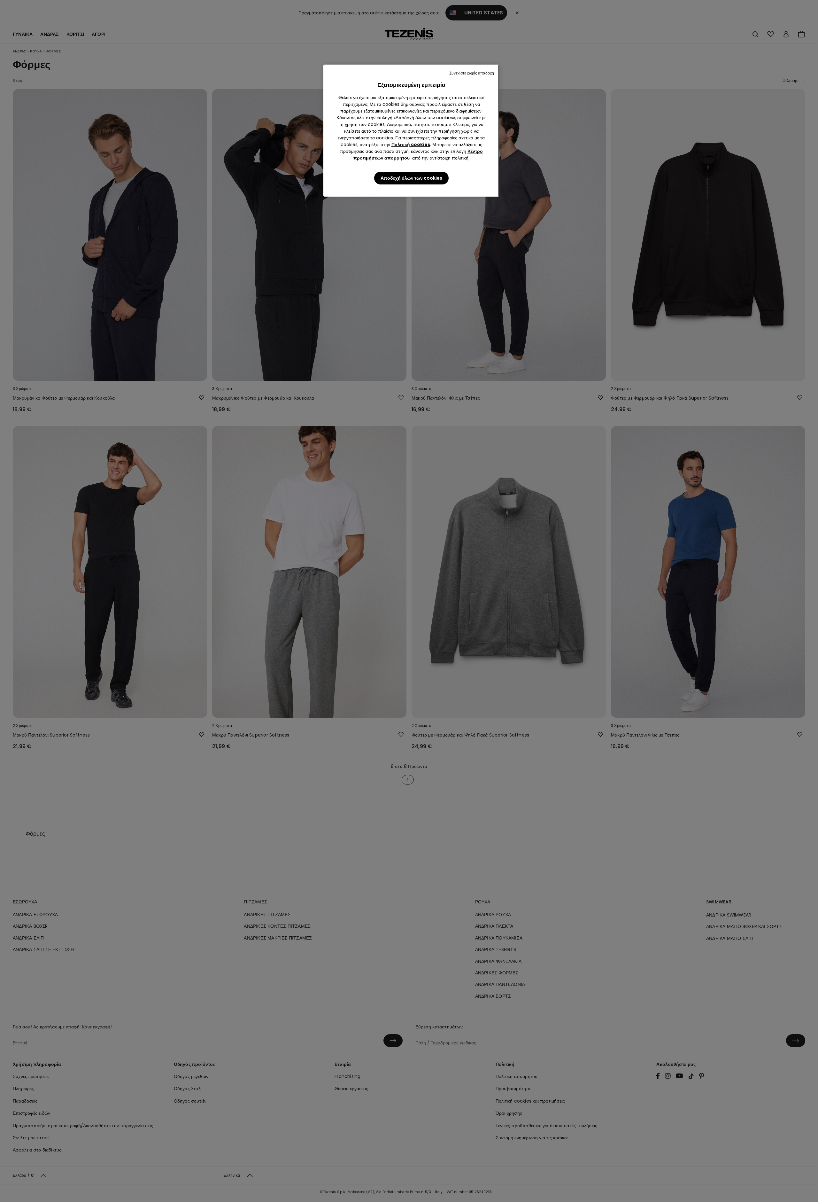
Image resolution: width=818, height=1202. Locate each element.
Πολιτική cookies (410, 144)
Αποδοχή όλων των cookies (411, 178)
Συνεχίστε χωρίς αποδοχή (471, 73)
